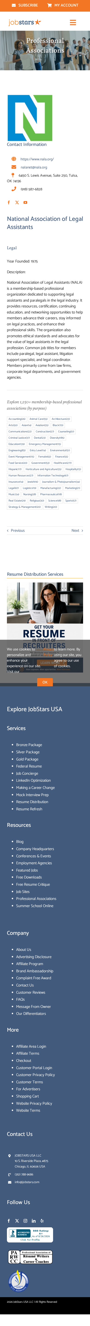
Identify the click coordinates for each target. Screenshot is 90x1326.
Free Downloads (29, 877)
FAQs (20, 999)
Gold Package (27, 759)
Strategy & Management (25, 507)
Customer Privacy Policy (35, 1075)
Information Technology (52, 475)
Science (54, 500)
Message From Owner (33, 1006)
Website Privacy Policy (34, 1103)
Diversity (57, 438)
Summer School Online (34, 906)
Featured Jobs (27, 870)
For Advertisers (28, 1089)
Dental (40, 438)
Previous (18, 530)
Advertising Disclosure (33, 957)
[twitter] (17, 202)
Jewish (32, 482)
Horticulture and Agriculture (43, 469)
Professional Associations (36, 898)
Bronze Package (29, 745)
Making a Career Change (35, 787)
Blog (20, 841)
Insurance (16, 482)
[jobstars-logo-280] (25, 20)
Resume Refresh (29, 809)
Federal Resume (29, 766)
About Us (23, 949)
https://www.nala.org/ (37, 159)
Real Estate (17, 500)
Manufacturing (50, 488)
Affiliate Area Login (31, 1046)
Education (17, 444)
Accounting (17, 419)
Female (44, 456)
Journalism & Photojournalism (61, 482)
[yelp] (42, 1221)
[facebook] (9, 202)
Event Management (21, 456)
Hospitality (73, 469)
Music (14, 494)
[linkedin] (34, 1221)
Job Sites (23, 891)
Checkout (23, 1060)
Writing (51, 507)
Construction (45, 431)
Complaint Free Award (33, 978)
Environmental (60, 450)
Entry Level (38, 450)
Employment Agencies (34, 863)
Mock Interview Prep (32, 795)
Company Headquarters (35, 849)
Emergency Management (45, 444)
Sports (70, 500)
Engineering (17, 450)
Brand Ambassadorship (34, 971)
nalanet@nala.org (34, 167)
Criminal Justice (19, 438)
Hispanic (15, 469)
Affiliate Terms (27, 1053)
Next (75, 530)
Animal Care (39, 419)
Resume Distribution (32, 802)
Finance (61, 456)
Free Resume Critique (33, 884)
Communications (20, 431)
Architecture (61, 419)
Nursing (29, 494)
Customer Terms (29, 1082)
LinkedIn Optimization (33, 780)
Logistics (29, 488)
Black (58, 425)
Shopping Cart (27, 1096)
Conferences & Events (33, 856)
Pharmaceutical (51, 494)
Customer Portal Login (34, 1068)
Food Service (18, 463)
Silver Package (27, 752)
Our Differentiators (31, 1013)
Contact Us (25, 985)
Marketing (72, 488)
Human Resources (21, 475)
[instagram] (25, 1221)
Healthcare (63, 463)
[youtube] (25, 202)
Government (40, 463)
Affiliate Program (29, 964)
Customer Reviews (30, 992)
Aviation (42, 425)
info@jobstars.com (27, 1182)
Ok (45, 682)
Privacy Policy (48, 652)
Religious (37, 500)
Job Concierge (27, 773)
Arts (13, 425)
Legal (12, 248)
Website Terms (28, 1110)
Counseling (66, 431)
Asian (26, 425)
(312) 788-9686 (24, 1174)
